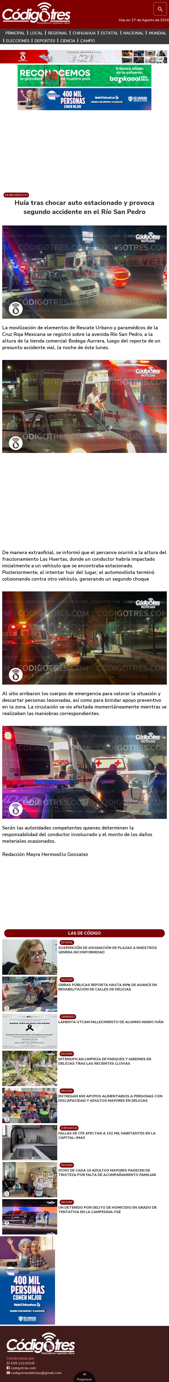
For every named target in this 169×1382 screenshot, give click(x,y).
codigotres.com (23, 1368)
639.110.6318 (22, 1363)
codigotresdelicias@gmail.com (36, 1373)
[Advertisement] (101, 148)
